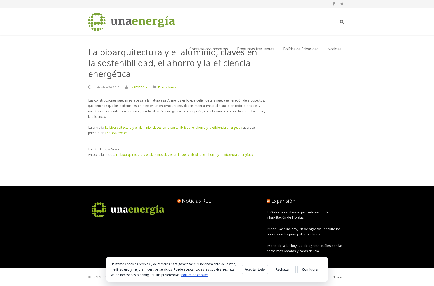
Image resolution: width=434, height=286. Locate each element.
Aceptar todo (255, 269)
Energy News (167, 87)
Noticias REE (196, 200)
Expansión (283, 200)
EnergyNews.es (116, 133)
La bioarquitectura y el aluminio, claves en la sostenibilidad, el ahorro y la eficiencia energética (173, 127)
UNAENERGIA (138, 87)
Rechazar (283, 269)
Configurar (310, 269)
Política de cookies (194, 275)
